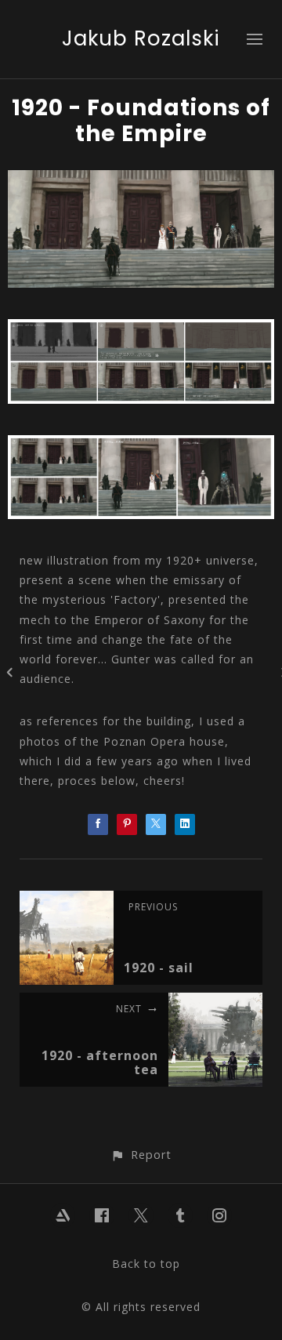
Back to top (146, 1263)
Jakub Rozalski (141, 38)
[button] (140, 1154)
